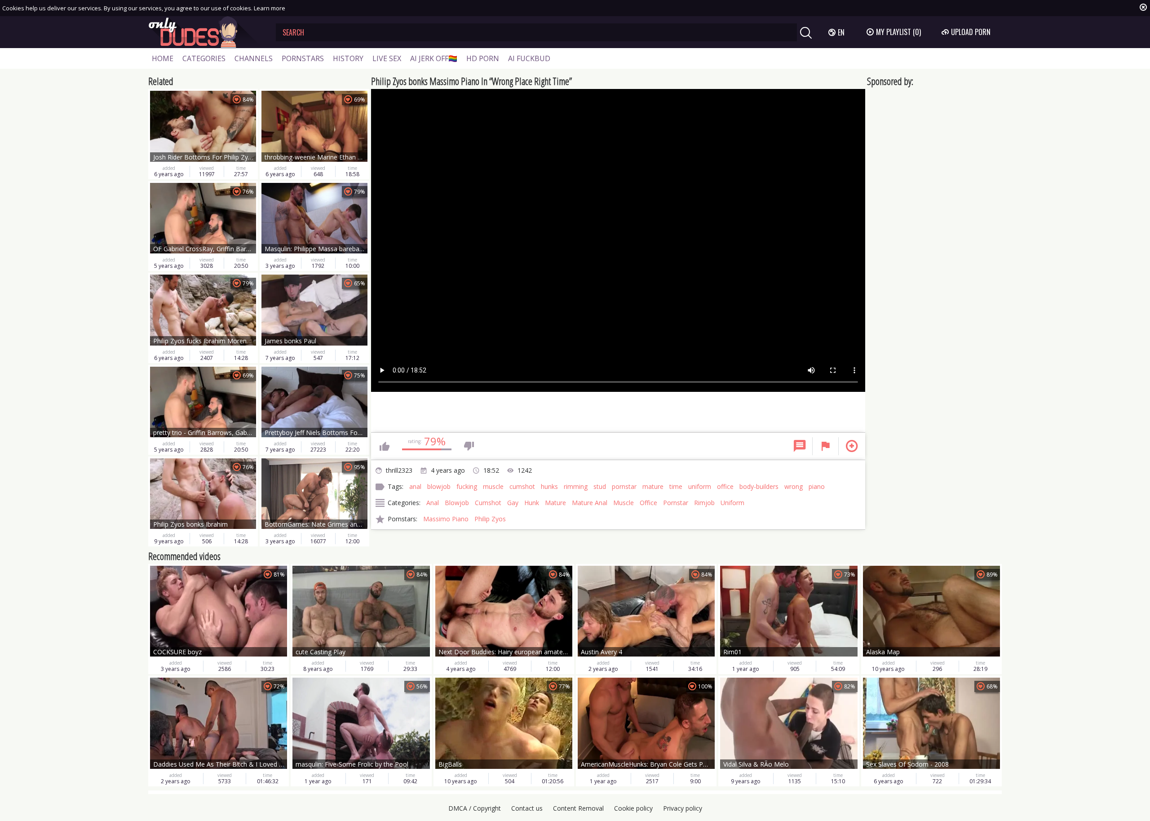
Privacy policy (682, 808)
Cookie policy (633, 808)
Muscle (623, 502)
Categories (204, 58)
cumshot (522, 486)
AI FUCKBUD (529, 58)
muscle (493, 486)
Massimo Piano (446, 519)
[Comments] (799, 446)
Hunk (531, 502)
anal (415, 486)
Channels (253, 58)
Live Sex (386, 58)
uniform (699, 486)
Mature (555, 502)
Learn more (269, 8)
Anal (432, 502)
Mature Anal (589, 502)
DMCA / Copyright (474, 808)
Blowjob (457, 502)
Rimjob (704, 502)
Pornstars (303, 58)
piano (817, 486)
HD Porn (482, 58)
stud (599, 486)
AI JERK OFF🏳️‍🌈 (433, 58)
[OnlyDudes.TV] (205, 32)
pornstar (624, 486)
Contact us (527, 808)
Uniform (732, 502)
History (348, 58)
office (725, 486)
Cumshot (488, 502)
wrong (793, 486)
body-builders (758, 486)
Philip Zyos (490, 519)
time (675, 486)
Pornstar (675, 502)
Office (648, 502)
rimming (576, 486)
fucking (466, 486)
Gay (512, 502)
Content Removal (578, 808)
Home (162, 58)
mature (652, 486)
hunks (549, 486)
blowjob (439, 486)
